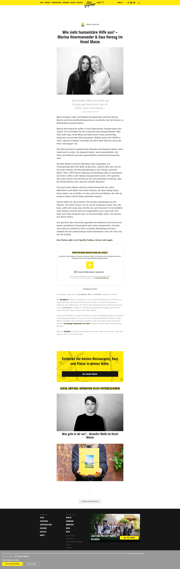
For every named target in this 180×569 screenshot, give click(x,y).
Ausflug (43, 532)
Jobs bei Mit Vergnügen (74, 541)
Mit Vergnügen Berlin (90, 4)
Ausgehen (44, 521)
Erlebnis (43, 528)
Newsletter (70, 538)
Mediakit (69, 548)
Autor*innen (70, 535)
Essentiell (8, 556)
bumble (67, 331)
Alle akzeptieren (12, 564)
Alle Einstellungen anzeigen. (10, 560)
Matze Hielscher (92, 24)
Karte (42, 535)
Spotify (82, 240)
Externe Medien (23, 556)
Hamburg (70, 521)
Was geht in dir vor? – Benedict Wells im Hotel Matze (90, 435)
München (70, 525)
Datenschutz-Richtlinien (136, 553)
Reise (68, 532)
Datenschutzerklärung (101, 278)
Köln (68, 528)
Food (42, 517)
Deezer (98, 240)
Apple (109, 240)
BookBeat (64, 300)
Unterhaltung (46, 525)
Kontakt (68, 544)
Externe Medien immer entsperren (91, 272)
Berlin (68, 517)
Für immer (131, 538)
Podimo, (91, 240)
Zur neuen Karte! (90, 373)
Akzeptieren (31, 564)
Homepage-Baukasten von (77, 323)
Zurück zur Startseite (90, 501)
